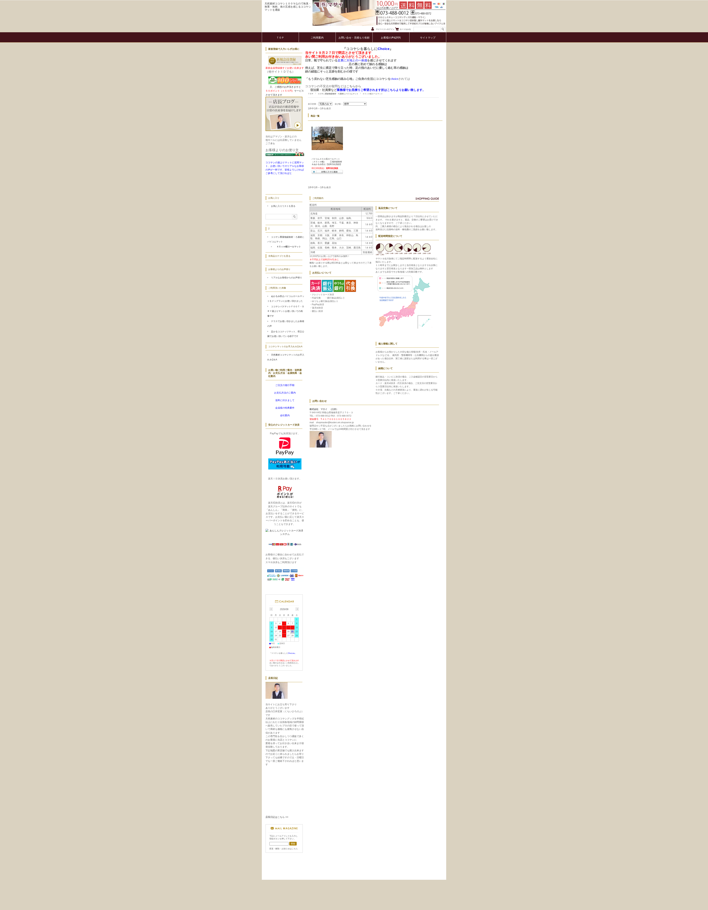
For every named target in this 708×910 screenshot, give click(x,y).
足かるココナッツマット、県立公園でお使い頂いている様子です (285, 334)
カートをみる (405, 29)
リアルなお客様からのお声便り (286, 277)
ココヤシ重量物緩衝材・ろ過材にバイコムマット (338, 94)
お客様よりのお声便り (279, 269)
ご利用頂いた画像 (277, 288)
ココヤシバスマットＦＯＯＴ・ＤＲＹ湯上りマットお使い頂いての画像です (285, 311)
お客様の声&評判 (391, 37)
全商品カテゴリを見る (279, 256)
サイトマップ (427, 37)
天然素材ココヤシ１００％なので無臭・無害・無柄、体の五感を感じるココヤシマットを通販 (288, 6)
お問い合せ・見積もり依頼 (354, 37)
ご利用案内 (317, 37)
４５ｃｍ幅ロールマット (289, 246)
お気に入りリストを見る (283, 206)
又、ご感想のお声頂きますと (285, 87)
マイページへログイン (385, 29)
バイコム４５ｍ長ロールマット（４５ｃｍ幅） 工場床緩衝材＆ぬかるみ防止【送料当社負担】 (329, 161)
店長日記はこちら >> (277, 817)
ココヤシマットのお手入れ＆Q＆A (285, 346)
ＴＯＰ (280, 37)
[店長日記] (277, 697)
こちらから (353, 86)
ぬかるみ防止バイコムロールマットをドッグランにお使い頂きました (285, 298)
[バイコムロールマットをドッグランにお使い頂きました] (327, 148)
